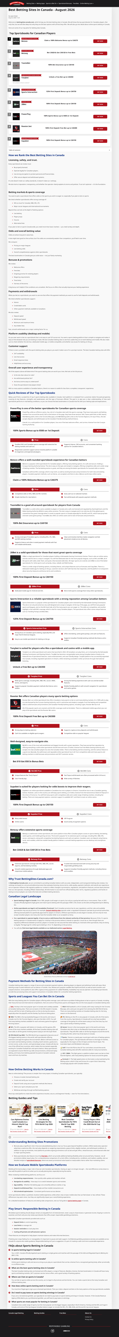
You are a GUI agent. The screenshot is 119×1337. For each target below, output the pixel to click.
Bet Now (99, 480)
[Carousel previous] (10, 1137)
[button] (35, 440)
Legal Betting (67, 928)
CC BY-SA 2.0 (71, 977)
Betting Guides (39, 1313)
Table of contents (14, 150)
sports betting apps (74, 1201)
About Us (88, 1313)
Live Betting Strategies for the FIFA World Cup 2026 (44, 1122)
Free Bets (63, 1313)
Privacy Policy (89, 1320)
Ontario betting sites (53, 910)
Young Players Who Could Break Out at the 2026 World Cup (91, 1122)
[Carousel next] (109, 1137)
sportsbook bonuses (34, 1160)
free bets (45, 1156)
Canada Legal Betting (16, 1313)
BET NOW (99, 431)
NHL (12, 1007)
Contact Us (88, 1317)
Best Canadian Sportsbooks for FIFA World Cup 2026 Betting (68, 1123)
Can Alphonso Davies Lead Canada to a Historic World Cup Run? (20, 1123)
